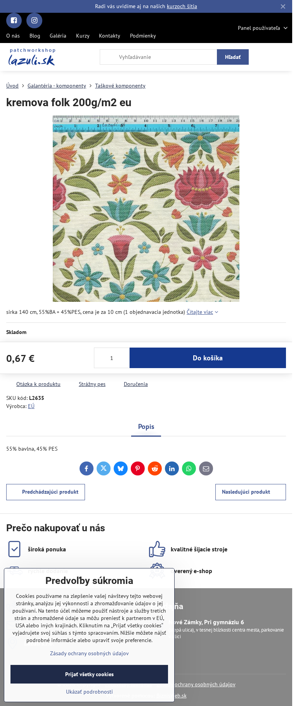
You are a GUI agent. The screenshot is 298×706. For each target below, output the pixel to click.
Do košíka (208, 357)
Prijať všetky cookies (89, 674)
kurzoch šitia (182, 6)
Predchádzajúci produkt (50, 491)
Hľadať (233, 56)
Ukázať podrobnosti (89, 691)
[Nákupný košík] (264, 57)
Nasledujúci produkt (246, 491)
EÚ (31, 406)
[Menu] (283, 57)
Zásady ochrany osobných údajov (196, 684)
